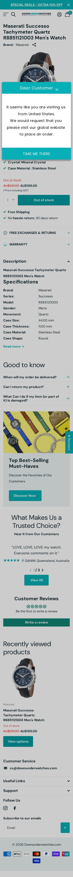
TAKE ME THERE (36, 153)
